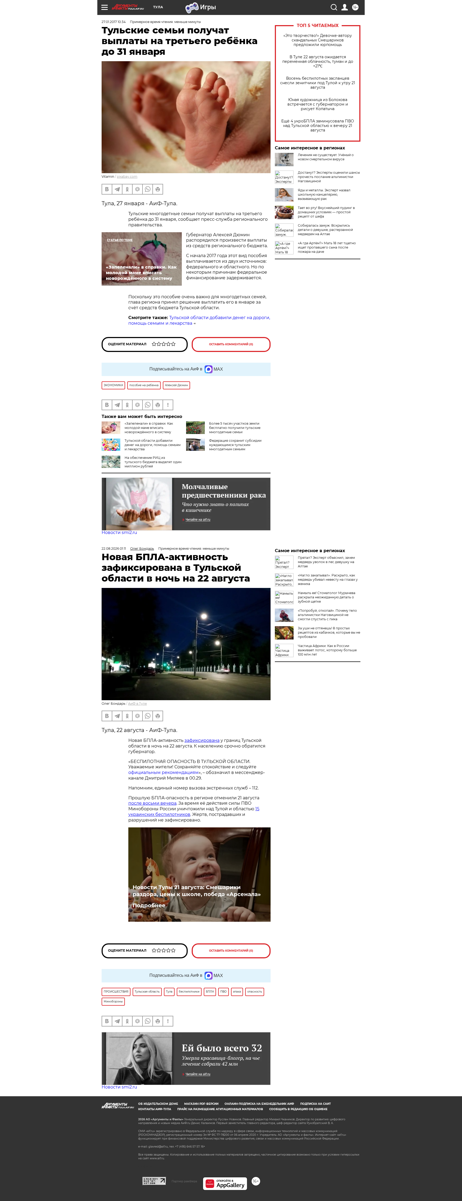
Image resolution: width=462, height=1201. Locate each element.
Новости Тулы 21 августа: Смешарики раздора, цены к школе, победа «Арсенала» (197, 890)
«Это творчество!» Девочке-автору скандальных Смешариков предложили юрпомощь (317, 40)
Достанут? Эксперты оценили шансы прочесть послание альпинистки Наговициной (329, 177)
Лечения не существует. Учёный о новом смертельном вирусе (326, 157)
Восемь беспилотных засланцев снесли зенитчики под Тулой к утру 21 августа (317, 83)
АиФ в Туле (137, 704)
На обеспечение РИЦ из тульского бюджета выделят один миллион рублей (153, 462)
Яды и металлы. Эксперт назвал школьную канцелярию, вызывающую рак (324, 194)
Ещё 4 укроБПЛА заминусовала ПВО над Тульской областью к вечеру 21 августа (317, 126)
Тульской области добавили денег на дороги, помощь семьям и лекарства (152, 445)
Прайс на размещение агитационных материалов (220, 1109)
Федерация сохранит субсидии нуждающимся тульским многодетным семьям (235, 445)
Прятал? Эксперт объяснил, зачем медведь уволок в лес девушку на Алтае (326, 562)
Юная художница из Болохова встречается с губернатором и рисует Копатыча (317, 104)
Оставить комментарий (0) (231, 344)
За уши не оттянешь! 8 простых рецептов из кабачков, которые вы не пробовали (329, 632)
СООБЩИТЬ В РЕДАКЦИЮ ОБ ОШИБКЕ (298, 1109)
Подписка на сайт (315, 1104)
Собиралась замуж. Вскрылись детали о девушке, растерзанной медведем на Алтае (325, 229)
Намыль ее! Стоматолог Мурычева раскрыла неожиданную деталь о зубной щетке (326, 597)
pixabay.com (127, 177)
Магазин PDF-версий (201, 1104)
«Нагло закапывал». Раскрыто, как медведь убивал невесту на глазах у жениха (328, 579)
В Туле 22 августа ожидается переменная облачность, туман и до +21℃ (317, 61)
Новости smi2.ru (119, 532)
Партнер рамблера (184, 1181)
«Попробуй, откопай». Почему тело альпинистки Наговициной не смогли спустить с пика (327, 615)
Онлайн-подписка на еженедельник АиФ (259, 1104)
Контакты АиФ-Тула (154, 1109)
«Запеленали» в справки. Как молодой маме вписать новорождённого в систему (149, 427)
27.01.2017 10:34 (114, 22)
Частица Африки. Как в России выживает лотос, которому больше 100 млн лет (327, 650)
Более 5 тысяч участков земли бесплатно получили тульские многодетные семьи (234, 427)
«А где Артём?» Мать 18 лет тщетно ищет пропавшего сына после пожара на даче (327, 247)
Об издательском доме (158, 1104)
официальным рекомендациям (163, 772)
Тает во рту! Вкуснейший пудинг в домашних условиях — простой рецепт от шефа (326, 212)
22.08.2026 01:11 (114, 549)
